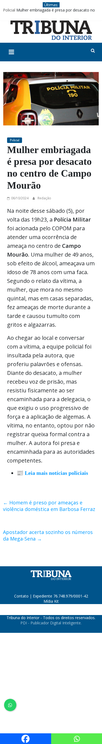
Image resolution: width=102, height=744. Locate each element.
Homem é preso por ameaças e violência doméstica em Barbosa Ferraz (49, 505)
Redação (44, 198)
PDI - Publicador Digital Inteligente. (51, 622)
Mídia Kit (51, 601)
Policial (9, 10)
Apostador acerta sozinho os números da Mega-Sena (48, 535)
